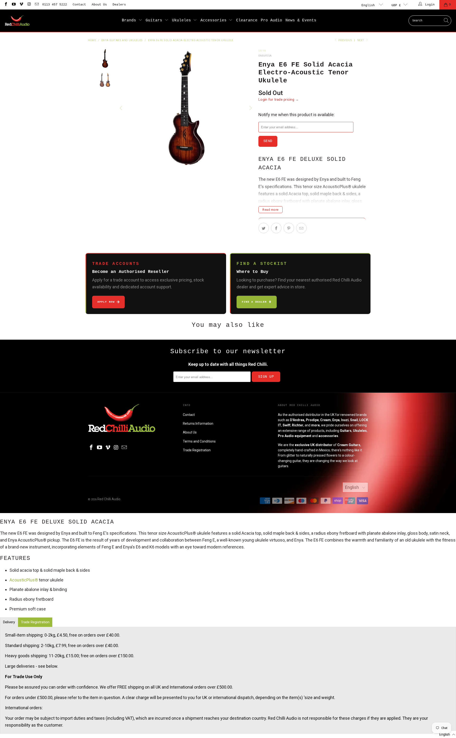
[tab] (9, 622)
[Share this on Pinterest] (289, 228)
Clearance (246, 20)
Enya (262, 50)
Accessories (214, 20)
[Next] (250, 108)
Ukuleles (182, 20)
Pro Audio (271, 20)
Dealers (119, 4)
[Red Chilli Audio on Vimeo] (21, 4)
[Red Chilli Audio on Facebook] (6, 4)
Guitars (155, 20)
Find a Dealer (254, 301)
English (369, 5)
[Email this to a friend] (301, 228)
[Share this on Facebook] (276, 228)
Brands (130, 20)
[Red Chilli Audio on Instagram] (29, 4)
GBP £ (396, 5)
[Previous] (121, 108)
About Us (99, 4)
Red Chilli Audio (108, 499)
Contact (79, 4)
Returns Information (198, 423)
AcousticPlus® (24, 579)
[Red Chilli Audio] (17, 20)
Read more (270, 209)
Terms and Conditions (199, 441)
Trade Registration (197, 450)
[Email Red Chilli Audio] (36, 4)
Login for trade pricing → (278, 99)
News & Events (300, 20)
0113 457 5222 (54, 4)
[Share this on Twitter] (263, 228)
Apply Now (106, 301)
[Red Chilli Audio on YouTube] (13, 4)
